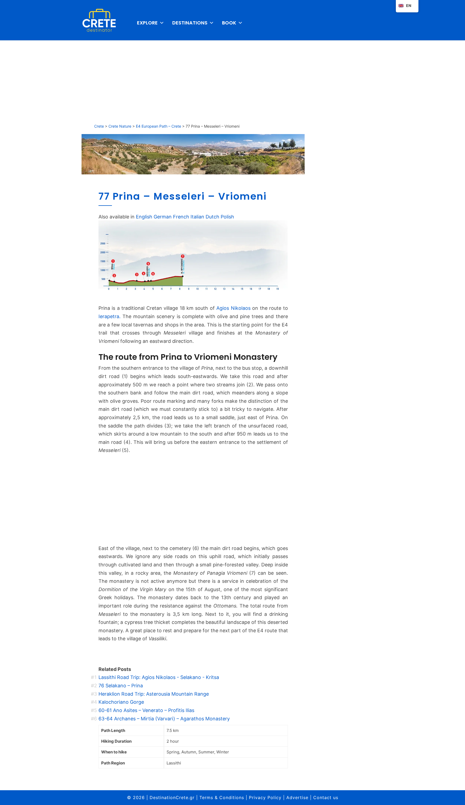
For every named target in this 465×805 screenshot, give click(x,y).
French (181, 217)
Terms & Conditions (221, 797)
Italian (197, 217)
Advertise (297, 797)
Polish (227, 217)
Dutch (212, 217)
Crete (99, 126)
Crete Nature (119, 126)
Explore (147, 22)
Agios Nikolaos (233, 308)
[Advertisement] (232, 80)
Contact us (325, 797)
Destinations (189, 22)
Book (229, 22)
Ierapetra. (109, 316)
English (144, 217)
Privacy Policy (265, 797)
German (163, 217)
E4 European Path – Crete (158, 126)
